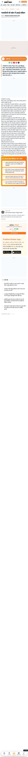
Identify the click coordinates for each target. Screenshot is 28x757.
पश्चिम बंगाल (18, 5)
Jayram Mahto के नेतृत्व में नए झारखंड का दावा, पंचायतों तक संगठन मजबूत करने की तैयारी (15, 182)
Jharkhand (12, 9)
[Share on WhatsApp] (9, 63)
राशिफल (9, 244)
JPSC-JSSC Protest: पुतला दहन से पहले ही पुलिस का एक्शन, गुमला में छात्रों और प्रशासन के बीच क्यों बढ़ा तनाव (14, 171)
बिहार (8, 5)
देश (3, 242)
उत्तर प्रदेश (13, 5)
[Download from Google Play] (7, 252)
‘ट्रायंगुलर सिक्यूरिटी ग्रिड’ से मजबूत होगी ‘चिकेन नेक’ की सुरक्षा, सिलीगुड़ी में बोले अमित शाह (14, 294)
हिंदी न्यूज (13, 246)
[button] (14, 48)
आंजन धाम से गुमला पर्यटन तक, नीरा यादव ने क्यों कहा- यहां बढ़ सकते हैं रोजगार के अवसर (14, 177)
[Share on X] (18, 63)
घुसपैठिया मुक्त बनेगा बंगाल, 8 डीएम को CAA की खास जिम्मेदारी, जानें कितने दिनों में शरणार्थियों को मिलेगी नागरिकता (14, 300)
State (7, 9)
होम (1, 5)
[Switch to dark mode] (20, 2)
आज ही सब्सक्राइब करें (14, 233)
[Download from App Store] (16, 252)
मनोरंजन (12, 242)
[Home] (8, 2)
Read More (3, 219)
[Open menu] (2, 2)
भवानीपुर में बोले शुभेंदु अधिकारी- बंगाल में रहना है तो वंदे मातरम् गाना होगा (14, 289)
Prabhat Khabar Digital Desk (14, 212)
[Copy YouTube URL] (14, 63)
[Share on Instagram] (16, 63)
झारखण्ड (4, 5)
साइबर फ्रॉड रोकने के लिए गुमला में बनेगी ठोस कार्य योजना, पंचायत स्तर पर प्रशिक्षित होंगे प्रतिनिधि (14, 164)
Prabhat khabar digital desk (12, 15)
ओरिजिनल (24, 5)
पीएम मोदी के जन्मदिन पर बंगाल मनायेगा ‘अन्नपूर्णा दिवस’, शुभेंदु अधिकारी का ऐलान (14, 284)
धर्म (23, 242)
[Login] (14, 754)
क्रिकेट (4, 244)
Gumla (18, 9)
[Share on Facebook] (12, 63)
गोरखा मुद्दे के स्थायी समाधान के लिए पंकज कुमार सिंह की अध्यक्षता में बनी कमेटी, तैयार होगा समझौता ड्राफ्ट (15, 307)
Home (2, 9)
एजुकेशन (7, 242)
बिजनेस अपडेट (18, 242)
